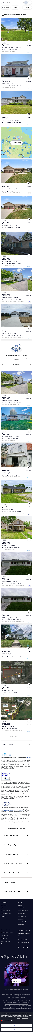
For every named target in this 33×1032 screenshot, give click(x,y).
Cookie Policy (4, 938)
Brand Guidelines (5, 941)
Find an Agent (4, 905)
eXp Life (20, 902)
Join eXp (3, 908)
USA (11, 737)
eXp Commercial (22, 916)
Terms (18, 1018)
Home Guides (4, 916)
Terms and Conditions (6, 930)
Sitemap (3, 943)
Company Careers (5, 913)
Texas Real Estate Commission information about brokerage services (16, 1002)
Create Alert (16, 364)
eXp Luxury (21, 919)
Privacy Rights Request (7, 932)
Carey (21, 737)
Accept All (16, 1026)
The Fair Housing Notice (20, 1007)
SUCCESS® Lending (23, 910)
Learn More (21, 1009)
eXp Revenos (21, 913)
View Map (17, 143)
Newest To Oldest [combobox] (16, 7)
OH (16, 737)
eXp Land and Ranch (23, 921)
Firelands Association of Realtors (12, 785)
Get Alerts (28, 7)
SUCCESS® (21, 908)
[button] (16, 744)
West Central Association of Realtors (13, 810)
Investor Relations (5, 910)
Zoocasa (20, 905)
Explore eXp (4, 902)
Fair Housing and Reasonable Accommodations (16, 997)
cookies (6, 1013)
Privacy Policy (4, 935)
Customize (16, 1029)
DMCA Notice (16, 992)
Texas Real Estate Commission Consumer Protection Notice (16, 1004)
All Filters (6, 7)
